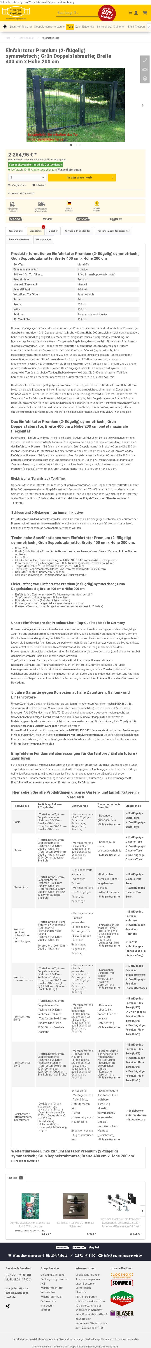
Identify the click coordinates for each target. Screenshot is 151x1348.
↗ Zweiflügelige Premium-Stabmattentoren (136, 983)
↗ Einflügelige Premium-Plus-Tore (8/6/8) (135, 1049)
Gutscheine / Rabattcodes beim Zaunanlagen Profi (91, 1325)
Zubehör (53, 231)
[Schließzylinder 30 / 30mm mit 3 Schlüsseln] (75, 1206)
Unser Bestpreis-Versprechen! (86, 1286)
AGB (43, 1283)
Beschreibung (15, 231)
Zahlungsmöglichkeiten (54, 1279)
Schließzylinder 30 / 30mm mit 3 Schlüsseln (75, 1224)
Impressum (47, 1305)
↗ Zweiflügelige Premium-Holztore (135, 929)
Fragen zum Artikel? (26, 1160)
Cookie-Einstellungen (88, 1274)
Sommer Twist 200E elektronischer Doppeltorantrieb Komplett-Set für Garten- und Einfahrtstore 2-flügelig (121, 1223)
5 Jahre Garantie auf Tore (91, 1301)
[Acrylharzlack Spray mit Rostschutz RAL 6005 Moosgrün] (30, 1206)
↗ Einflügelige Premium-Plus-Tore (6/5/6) (135, 1003)
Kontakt (45, 1309)
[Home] (5, 26)
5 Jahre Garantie (109, 824)
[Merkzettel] (127, 13)
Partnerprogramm (86, 1296)
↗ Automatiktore (136, 1115)
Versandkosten (67, 1339)
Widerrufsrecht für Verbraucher (52, 1290)
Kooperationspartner (88, 1279)
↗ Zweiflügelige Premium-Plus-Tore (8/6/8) (135, 1062)
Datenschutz (48, 1301)
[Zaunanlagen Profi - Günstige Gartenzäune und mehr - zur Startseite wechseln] (16, 13)
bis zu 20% (52, 159)
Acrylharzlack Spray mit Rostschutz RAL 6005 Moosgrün (30, 1224)
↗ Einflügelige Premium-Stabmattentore (135, 970)
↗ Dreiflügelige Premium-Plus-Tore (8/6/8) (135, 1076)
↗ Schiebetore (134, 1110)
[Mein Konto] (136, 13)
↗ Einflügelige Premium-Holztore (134, 916)
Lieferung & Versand (52, 1274)
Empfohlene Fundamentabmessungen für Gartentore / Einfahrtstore (53, 782)
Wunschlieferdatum (69, 169)
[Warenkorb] (145, 13)
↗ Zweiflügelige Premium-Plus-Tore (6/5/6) (136, 1016)
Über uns (81, 1292)
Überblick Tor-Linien (18, 239)
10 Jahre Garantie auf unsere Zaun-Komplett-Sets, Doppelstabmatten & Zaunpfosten (91, 1312)
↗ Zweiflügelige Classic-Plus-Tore (135, 892)
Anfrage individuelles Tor (77, 231)
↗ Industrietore (135, 1119)
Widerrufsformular (51, 1296)
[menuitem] (80, 13)
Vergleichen (18, 185)
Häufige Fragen (43, 239)
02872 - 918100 (18, 1275)
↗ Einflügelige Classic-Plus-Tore (134, 879)
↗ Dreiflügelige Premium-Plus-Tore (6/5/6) (135, 1030)
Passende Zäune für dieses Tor (113, 231)
